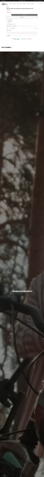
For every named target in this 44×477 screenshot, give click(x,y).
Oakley (7, 6)
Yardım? (36, 28)
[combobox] (35, 0)
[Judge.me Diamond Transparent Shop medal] (22, 39)
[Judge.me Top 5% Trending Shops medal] (30, 39)
